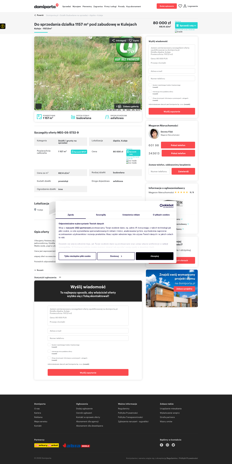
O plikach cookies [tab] (161, 215)
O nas (37, 408)
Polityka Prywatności (128, 412)
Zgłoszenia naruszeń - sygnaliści (133, 421)
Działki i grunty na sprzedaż (67, 141)
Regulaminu (172, 458)
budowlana (118, 172)
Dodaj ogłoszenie (167, 6)
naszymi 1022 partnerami (78, 228)
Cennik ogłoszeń (84, 412)
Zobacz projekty (184, 288)
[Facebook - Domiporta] (161, 445)
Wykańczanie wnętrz (170, 412)
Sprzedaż (66, 6)
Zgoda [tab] (71, 215)
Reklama (38, 417)
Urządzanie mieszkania (171, 408)
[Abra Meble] (76, 445)
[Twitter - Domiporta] (173, 445)
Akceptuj (155, 256)
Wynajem (77, 6)
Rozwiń (40, 270)
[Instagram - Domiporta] (167, 445)
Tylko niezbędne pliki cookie (77, 256)
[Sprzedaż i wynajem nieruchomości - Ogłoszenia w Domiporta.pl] (46, 6)
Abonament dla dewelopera (89, 425)
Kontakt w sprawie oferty (88, 417)
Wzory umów (166, 421)
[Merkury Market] (46, 445)
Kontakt (38, 425)
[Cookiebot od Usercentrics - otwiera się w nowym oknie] (161, 206)
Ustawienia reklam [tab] (131, 215)
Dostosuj (114, 256)
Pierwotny (87, 6)
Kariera (37, 412)
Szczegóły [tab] (101, 215)
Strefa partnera (167, 417)
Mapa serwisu (40, 421)
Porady (121, 6)
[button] (2, 26)
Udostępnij (121, 40)
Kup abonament (133, 6)
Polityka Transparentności (130, 417)
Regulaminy (123, 408)
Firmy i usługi (110, 6)
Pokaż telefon (178, 145)
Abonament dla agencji (87, 421)
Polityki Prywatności (188, 458)
